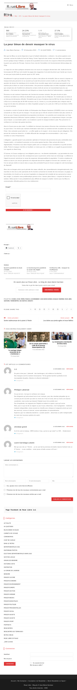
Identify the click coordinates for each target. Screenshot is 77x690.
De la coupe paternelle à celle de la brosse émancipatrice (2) (38, 345)
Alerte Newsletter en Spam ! (57, 681)
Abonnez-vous (52, 290)
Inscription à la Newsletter (37, 681)
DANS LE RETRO (9, 543)
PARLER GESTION (9, 591)
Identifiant (7, 654)
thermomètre (14, 300)
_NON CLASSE (8, 642)
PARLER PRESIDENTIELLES (12, 608)
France (27, 299)
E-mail (8, 187)
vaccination (23, 300)
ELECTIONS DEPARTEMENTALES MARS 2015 (18, 553)
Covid (18, 299)
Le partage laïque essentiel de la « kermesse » (15, 352)
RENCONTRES (8, 628)
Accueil (13, 681)
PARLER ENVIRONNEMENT (12, 584)
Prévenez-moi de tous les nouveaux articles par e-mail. (24, 494)
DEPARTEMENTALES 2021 (12, 547)
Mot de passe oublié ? (36, 665)
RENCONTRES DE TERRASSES (13, 631)
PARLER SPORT (9, 621)
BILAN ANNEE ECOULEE (11, 530)
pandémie (61, 299)
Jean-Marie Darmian (13, 50)
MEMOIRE (7, 574)
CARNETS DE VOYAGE (11, 533)
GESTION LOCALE (9, 557)
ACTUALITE (7, 523)
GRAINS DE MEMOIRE (11, 560)
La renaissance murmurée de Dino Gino (62, 342)
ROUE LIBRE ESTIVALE (11, 638)
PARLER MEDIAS (9, 597)
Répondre (69, 368)
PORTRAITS (7, 625)
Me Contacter (21, 681)
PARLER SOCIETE (9, 614)
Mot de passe (8, 658)
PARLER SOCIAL (9, 611)
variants (30, 300)
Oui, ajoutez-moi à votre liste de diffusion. (19, 486)
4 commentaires (60, 50)
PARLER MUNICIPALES (11, 601)
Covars (13, 299)
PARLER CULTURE (9, 577)
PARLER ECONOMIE (10, 581)
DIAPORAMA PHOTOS (10, 550)
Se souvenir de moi (38, 663)
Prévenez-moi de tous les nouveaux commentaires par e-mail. (26, 490)
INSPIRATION (8, 567)
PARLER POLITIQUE (10, 604)
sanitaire (7, 300)
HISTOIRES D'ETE (9, 564)
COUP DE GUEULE (9, 540)
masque (55, 299)
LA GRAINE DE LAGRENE (11, 570)
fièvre (23, 299)
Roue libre (68, 299)
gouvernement (35, 299)
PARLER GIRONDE (9, 594)
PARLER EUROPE (9, 587)
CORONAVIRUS (8, 536)
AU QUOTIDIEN (46, 50)
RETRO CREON (8, 635)
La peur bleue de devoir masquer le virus (36, 16)
